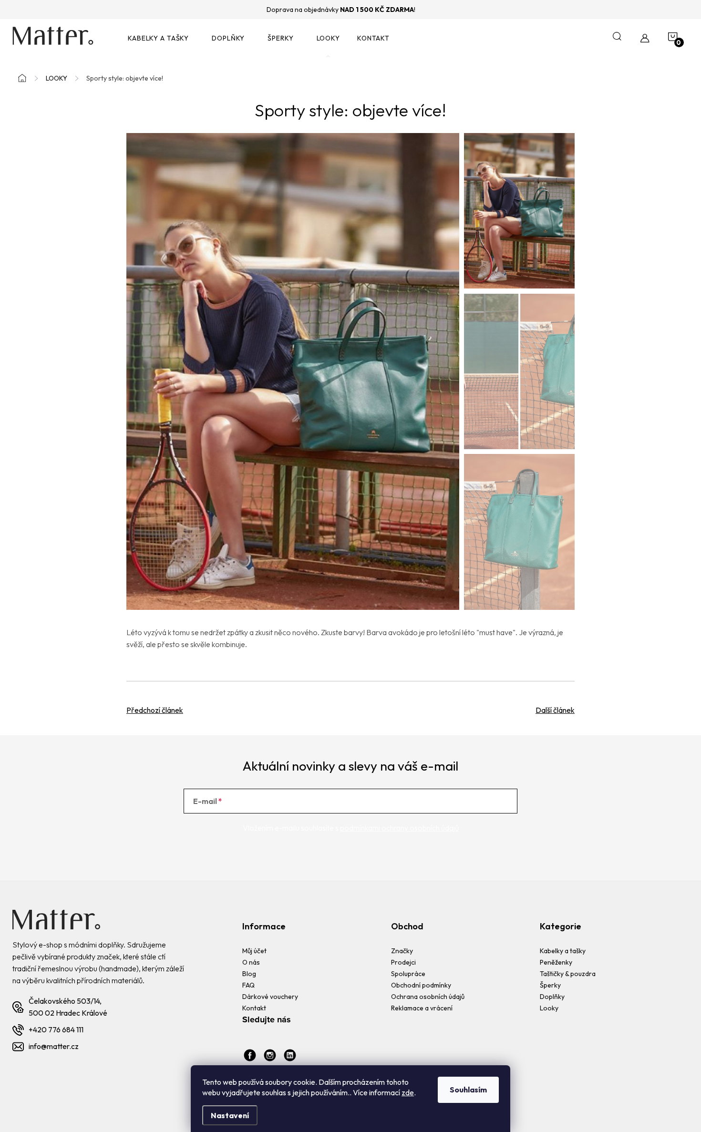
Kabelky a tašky (563, 951)
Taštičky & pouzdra (568, 973)
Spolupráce (408, 973)
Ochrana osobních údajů (427, 996)
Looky (549, 1008)
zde (408, 1092)
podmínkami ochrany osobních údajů (399, 828)
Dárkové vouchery (270, 996)
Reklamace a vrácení (422, 1008)
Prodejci (403, 962)
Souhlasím (468, 1089)
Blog (249, 973)
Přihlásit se (478, 801)
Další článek (555, 710)
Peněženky (556, 962)
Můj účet (254, 951)
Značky (402, 951)
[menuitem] (161, 38)
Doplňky (552, 996)
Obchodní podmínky (421, 985)
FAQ (248, 985)
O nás (251, 962)
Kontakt (254, 1008)
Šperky (550, 985)
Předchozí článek (154, 710)
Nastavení (230, 1115)
